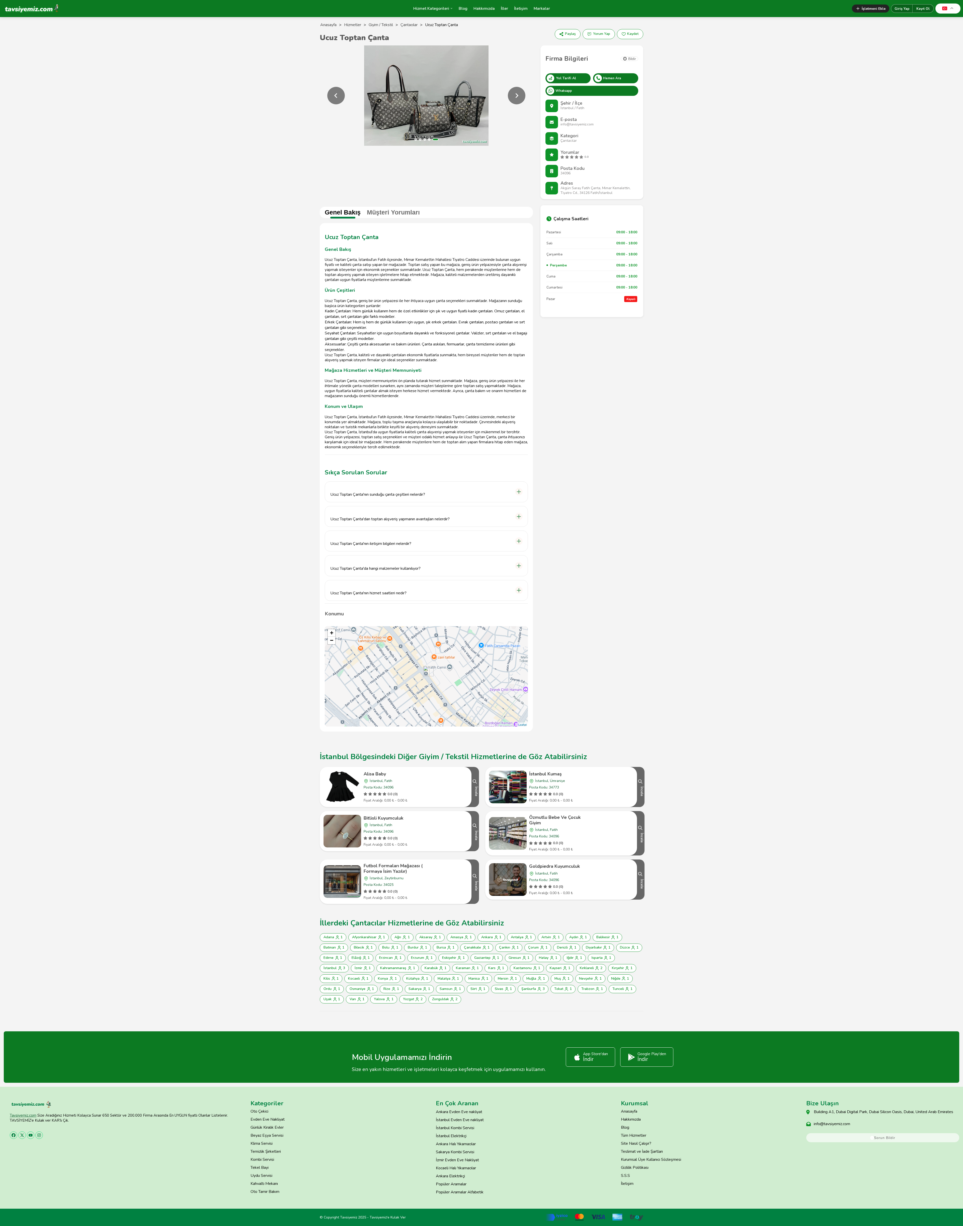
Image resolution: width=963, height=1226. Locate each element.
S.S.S (625, 1175)
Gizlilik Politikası (635, 1167)
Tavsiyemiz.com (23, 1115)
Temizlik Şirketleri (266, 1151)
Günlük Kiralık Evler (267, 1127)
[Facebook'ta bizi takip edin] (13, 1135)
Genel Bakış (343, 212)
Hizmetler (352, 25)
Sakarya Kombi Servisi (455, 1152)
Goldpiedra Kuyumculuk (554, 866)
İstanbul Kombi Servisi (455, 1128)
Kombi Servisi (262, 1159)
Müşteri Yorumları (393, 212)
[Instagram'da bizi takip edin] (39, 1135)
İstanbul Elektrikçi (451, 1136)
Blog (463, 8)
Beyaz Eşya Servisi (267, 1135)
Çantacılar (409, 25)
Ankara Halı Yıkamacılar (456, 1144)
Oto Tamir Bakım (265, 1191)
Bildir (632, 59)
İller (504, 8)
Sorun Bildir (884, 1138)
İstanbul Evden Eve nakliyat (460, 1120)
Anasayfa (328, 25)
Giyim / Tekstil (381, 25)
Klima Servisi (262, 1143)
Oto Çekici (259, 1111)
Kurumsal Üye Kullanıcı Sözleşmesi (651, 1159)
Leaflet (522, 725)
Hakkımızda (484, 8)
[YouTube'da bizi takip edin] (30, 1135)
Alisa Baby (375, 774)
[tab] (415, 139)
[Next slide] (516, 95)
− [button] (331, 640)
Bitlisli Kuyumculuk (383, 818)
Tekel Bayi (260, 1167)
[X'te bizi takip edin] (22, 1135)
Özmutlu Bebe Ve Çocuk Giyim (555, 820)
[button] (426, 491)
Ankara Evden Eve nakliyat (459, 1112)
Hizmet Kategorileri (431, 8)
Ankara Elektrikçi (450, 1176)
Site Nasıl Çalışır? (636, 1143)
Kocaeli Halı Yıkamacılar (456, 1168)
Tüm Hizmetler (633, 1135)
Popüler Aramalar (451, 1184)
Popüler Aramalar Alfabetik (460, 1192)
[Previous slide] (336, 95)
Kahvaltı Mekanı (264, 1183)
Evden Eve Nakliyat (268, 1119)
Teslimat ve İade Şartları (642, 1151)
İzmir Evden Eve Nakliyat (457, 1160)
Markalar (542, 8)
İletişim (521, 8)
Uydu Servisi (261, 1175)
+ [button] (331, 633)
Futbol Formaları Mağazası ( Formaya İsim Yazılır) (393, 868)
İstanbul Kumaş (545, 774)
